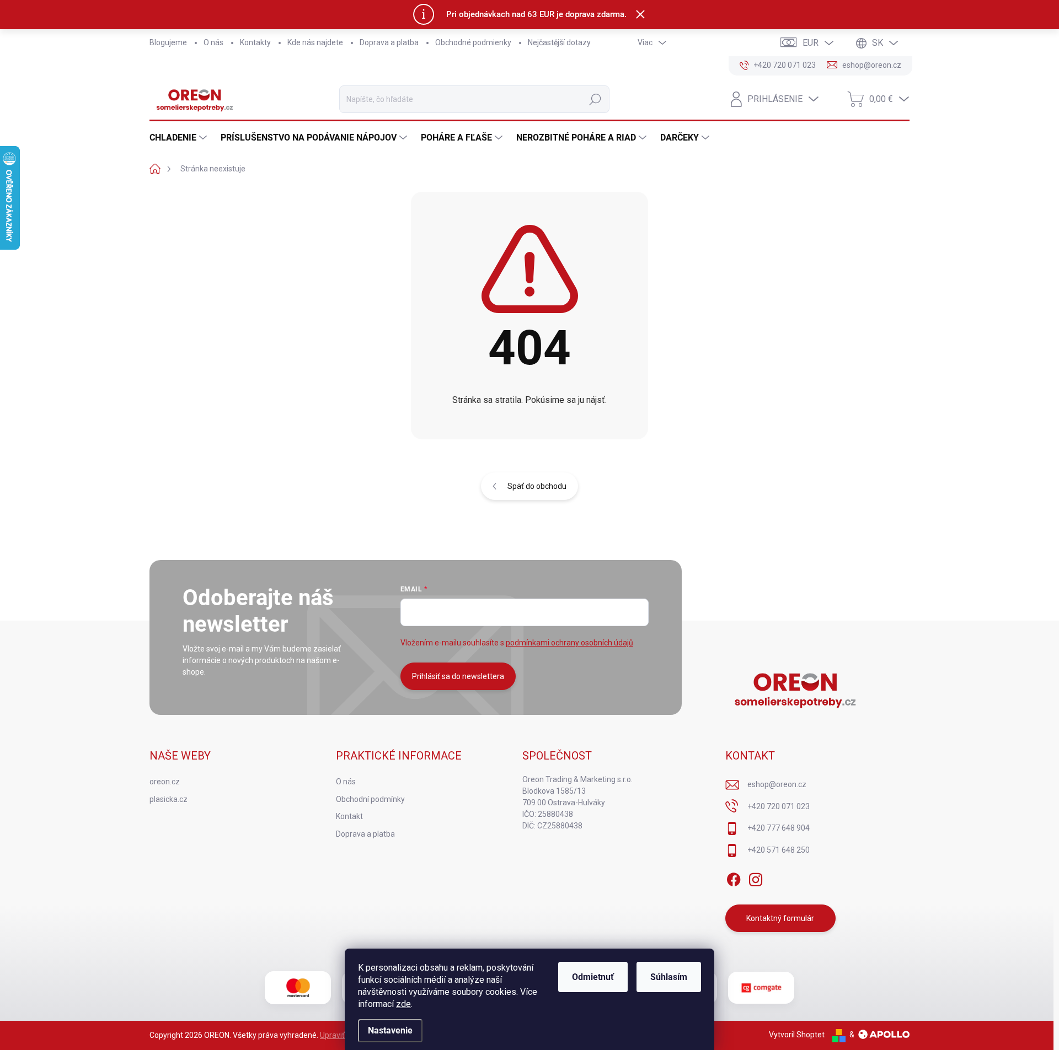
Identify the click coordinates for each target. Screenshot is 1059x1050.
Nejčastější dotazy (559, 42)
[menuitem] (179, 137)
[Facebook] (733, 877)
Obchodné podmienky (473, 42)
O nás (213, 42)
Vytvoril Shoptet (797, 1034)
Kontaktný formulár (780, 918)
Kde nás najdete (315, 42)
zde (403, 1004)
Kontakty (255, 42)
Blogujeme (168, 42)
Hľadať (595, 99)
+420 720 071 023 (778, 806)
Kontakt (349, 816)
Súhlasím (668, 977)
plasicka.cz (168, 799)
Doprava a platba (389, 42)
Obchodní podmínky (370, 799)
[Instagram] (755, 877)
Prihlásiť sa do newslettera (458, 676)
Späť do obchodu (536, 486)
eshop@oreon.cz (776, 784)
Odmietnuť (593, 977)
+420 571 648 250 (778, 850)
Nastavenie (390, 1030)
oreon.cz (164, 781)
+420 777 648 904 (778, 827)
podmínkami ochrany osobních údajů (569, 642)
